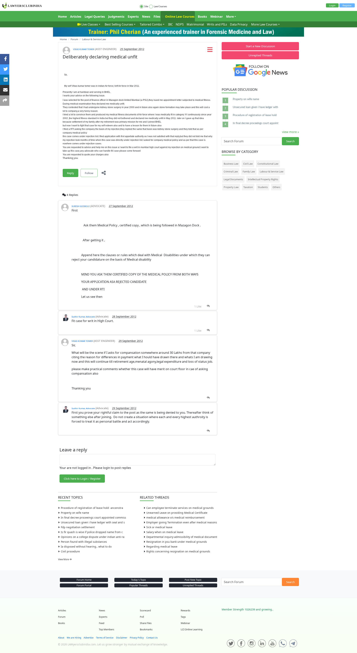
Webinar (216, 17)
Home (62, 17)
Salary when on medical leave (164, 532)
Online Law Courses (179, 17)
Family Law (249, 171)
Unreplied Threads (260, 55)
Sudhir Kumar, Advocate (83, 316)
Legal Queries (95, 17)
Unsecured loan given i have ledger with (255, 107)
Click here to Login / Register (82, 478)
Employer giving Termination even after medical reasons (181, 522)
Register (347, 5)
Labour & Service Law (271, 171)
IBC (170, 24)
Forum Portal (84, 585)
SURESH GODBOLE (81, 206)
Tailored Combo (151, 24)
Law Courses (160, 6)
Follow (89, 173)
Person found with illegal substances (84, 541)
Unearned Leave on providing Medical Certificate (176, 512)
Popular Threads (138, 585)
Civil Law (248, 163)
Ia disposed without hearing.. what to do (86, 546)
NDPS (180, 24)
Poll (142, 616)
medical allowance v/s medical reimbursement (175, 517)
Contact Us (152, 637)
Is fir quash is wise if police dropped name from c (92, 532)
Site (146, 6)
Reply (70, 173)
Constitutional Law (268, 163)
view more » (290, 132)
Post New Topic (193, 579)
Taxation (248, 187)
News (146, 17)
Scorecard (145, 610)
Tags (183, 616)
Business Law (231, 163)
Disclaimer (121, 637)
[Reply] (208, 306)
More (230, 17)
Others (276, 187)
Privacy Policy (137, 637)
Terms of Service (104, 637)
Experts (133, 17)
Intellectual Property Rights (263, 179)
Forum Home (84, 579)
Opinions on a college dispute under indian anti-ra (92, 537)
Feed (101, 623)
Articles (75, 17)
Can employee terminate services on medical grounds (180, 508)
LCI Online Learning (191, 629)
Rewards (185, 610)
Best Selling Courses (119, 24)
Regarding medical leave (161, 546)
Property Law (231, 187)
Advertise (89, 637)
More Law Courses (264, 24)
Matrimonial (195, 24)
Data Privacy (238, 24)
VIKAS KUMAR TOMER (83, 49)
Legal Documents (233, 179)
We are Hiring (74, 637)
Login (332, 5)
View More (64, 559)
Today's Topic (138, 579)
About (61, 637)
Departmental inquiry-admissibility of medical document (181, 537)
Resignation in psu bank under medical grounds (176, 541)
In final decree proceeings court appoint (255, 123)
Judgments (116, 17)
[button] (210, 51)
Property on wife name (75, 512)
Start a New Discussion (260, 46)
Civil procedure (70, 551)
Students (263, 187)
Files (157, 17)
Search (290, 141)
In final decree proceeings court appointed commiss (93, 517)
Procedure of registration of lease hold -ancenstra (92, 508)
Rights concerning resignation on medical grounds (178, 551)
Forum (61, 616)
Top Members (106, 629)
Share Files (146, 623)
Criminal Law (231, 171)
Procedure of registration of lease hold (255, 115)
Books (202, 17)
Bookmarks (146, 629)
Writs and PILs (217, 24)
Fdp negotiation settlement (78, 527)
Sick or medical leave (159, 527)
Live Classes (89, 24)
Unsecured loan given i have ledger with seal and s (93, 522)
